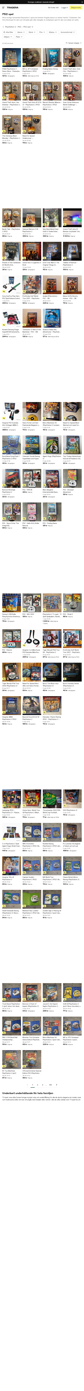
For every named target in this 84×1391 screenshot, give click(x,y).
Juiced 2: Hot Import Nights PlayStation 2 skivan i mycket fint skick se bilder (52, 1005)
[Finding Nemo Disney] (52, 57)
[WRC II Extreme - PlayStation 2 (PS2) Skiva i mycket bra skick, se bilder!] (32, 832)
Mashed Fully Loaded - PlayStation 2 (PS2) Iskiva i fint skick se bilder (32, 912)
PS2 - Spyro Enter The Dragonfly (10, 524)
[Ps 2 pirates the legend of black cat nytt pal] (72, 832)
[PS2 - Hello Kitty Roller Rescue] (32, 511)
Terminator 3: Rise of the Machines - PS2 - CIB (32, 331)
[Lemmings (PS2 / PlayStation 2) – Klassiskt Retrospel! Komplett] (11, 798)
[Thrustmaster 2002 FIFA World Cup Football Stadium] (52, 798)
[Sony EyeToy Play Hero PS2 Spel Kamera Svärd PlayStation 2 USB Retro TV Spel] (11, 284)
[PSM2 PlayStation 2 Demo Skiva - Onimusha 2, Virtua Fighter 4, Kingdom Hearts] (11, 57)
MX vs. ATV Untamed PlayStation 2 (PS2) (30, 70)
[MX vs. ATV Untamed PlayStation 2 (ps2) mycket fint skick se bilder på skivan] (72, 1026)
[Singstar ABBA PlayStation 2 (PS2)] (11, 705)
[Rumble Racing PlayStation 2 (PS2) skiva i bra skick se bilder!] (52, 832)
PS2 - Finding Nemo (50, 523)
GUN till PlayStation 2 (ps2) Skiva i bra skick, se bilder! (72, 1005)
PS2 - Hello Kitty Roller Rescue (31, 524)
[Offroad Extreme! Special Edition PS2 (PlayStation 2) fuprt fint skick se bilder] (32, 1059)
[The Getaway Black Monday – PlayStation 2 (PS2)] (11, 124)
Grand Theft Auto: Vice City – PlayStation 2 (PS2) (71, 70)
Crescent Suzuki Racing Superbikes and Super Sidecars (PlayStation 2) (31, 457)
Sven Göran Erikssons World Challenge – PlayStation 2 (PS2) (71, 103)
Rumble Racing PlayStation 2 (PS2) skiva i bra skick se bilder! (52, 845)
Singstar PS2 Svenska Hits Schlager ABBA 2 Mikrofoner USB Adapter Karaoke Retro (11, 424)
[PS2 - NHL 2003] (32, 602)
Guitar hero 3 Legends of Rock (32, 264)
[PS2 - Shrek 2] (72, 602)
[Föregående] (28, 1084)
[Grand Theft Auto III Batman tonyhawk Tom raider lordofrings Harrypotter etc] (72, 217)
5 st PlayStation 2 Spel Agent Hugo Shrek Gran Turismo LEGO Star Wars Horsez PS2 (11, 845)
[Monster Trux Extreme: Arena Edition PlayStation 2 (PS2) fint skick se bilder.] (32, 1026)
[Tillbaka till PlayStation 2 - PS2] (3, 27)
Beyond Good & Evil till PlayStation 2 (31, 718)
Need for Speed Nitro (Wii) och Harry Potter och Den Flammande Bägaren (31, 685)
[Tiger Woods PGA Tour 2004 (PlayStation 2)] (11, 672)
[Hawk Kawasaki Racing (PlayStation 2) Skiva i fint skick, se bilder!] (11, 899)
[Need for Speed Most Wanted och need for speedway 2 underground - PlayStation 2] (72, 411)
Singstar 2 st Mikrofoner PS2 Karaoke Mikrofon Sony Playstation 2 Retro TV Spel (32, 651)
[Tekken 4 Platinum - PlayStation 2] (72, 251)
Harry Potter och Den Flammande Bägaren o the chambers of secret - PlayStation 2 (32, 424)
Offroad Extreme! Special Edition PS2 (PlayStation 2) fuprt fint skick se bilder (32, 1072)
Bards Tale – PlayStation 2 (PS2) (11, 230)
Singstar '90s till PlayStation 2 (8, 878)
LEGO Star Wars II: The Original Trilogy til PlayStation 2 (51, 264)
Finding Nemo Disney (50, 69)
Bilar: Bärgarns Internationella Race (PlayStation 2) (50, 491)
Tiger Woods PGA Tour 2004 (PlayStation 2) (10, 685)
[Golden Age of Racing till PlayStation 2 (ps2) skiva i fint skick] (52, 899)
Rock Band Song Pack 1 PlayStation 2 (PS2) (10, 457)
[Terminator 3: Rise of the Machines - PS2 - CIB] (32, 318)
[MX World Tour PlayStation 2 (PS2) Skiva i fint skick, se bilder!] (52, 865)
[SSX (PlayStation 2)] (72, 798)
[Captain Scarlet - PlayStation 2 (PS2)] (32, 865)
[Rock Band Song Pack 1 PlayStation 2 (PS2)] (11, 445)
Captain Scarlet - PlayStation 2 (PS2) (30, 878)
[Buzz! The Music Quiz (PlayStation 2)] (52, 672)
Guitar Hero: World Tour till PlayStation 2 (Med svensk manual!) (31, 811)
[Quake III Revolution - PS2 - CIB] (52, 284)
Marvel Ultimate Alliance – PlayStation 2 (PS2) (52, 103)
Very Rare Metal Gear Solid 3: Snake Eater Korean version (51, 230)
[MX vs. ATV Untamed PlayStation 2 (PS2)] (32, 57)
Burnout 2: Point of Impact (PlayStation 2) (31, 1005)
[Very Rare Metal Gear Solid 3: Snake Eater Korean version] (52, 217)
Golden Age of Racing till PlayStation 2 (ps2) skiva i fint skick (52, 912)
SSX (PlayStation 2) (70, 810)
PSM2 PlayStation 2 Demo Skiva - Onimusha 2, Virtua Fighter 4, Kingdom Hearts (10, 70)
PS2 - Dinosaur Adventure (68, 491)
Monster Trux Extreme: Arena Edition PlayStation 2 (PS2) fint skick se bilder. (32, 1038)
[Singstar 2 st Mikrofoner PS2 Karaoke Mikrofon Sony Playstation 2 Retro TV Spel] (32, 638)
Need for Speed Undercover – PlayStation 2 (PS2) (30, 137)
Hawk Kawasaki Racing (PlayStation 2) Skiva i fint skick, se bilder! (10, 912)
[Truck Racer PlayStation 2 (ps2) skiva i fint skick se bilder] (11, 992)
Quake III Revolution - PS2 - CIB (50, 297)
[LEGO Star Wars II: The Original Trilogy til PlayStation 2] (52, 251)
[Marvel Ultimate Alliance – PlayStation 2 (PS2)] (52, 91)
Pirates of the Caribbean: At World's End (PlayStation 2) (11, 264)
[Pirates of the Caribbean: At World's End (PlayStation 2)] (11, 251)
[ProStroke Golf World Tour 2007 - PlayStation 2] (32, 284)
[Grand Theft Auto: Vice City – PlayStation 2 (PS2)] (72, 57)
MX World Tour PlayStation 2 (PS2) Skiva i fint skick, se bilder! (52, 878)
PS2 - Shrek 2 (68, 614)
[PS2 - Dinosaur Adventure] (72, 478)
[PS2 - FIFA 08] (32, 478)
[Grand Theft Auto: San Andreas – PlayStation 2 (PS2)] (11, 91)
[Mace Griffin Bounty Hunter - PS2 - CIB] (72, 284)
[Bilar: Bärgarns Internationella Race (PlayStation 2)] (52, 478)
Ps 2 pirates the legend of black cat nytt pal (71, 845)
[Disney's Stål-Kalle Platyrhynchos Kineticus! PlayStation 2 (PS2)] (11, 602)
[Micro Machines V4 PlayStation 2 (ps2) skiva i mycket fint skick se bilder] (52, 1026)
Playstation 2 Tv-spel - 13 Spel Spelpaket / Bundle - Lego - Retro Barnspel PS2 (52, 615)
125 (50, 1085)
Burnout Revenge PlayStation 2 (8, 491)
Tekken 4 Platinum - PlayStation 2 (70, 264)
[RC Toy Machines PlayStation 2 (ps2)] (11, 1059)
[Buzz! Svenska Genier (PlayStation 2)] (72, 672)
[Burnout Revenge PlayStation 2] (11, 478)
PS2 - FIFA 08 (27, 490)
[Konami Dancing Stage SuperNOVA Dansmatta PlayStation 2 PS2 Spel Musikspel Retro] (11, 318)
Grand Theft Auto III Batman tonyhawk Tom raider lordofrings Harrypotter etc (71, 230)
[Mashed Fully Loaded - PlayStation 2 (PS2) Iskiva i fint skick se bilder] (32, 899)
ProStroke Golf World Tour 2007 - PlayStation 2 (31, 297)
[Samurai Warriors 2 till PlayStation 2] (32, 217)
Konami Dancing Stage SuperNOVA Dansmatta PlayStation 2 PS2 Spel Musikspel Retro (10, 331)
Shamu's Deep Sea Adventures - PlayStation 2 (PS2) (52, 331)
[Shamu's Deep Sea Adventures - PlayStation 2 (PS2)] (52, 318)
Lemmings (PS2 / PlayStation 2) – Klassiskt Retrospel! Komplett (11, 811)
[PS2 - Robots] (11, 638)
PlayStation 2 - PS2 (13, 27)
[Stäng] (82, 2)
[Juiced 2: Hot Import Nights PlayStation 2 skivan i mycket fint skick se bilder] (52, 992)
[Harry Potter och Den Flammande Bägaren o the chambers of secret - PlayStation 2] (32, 411)
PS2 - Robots (7, 650)
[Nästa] (56, 1084)
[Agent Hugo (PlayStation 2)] (52, 445)
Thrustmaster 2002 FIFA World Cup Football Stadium (51, 811)
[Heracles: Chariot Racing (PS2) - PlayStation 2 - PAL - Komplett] (52, 705)
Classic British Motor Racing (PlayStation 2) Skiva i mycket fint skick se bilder (71, 878)
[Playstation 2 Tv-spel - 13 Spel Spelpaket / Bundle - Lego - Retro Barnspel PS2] (52, 602)
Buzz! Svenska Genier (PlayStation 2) (71, 685)
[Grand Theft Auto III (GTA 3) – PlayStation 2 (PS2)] (32, 91)
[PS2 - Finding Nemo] (52, 511)
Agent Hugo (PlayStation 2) (52, 457)
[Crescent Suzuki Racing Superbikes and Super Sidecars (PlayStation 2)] (32, 445)
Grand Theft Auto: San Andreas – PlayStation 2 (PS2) (11, 103)
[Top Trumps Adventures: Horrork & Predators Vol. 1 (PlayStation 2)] (72, 445)
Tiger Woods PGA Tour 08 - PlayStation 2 (51, 651)
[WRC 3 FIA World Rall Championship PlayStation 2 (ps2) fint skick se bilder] (11, 1026)
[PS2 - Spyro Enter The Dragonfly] (11, 511)
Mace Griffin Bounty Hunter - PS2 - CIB (70, 297)
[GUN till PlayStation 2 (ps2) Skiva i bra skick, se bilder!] (72, 992)
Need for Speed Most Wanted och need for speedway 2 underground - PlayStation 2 (71, 424)
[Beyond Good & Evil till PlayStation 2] (32, 705)
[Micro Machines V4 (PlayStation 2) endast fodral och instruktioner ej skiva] (52, 411)
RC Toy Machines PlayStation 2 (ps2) (9, 1072)
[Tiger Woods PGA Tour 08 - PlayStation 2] (52, 638)
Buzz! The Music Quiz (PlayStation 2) (51, 685)
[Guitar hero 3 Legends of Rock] (32, 251)
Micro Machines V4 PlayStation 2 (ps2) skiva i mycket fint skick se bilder (52, 1038)
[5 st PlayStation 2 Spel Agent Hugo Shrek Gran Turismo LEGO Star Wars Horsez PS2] (11, 832)
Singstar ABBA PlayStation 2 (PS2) (9, 718)
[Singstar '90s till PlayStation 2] (11, 865)
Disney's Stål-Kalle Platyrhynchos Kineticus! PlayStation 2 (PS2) (11, 615)
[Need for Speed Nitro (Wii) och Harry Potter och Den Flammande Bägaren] (32, 672)
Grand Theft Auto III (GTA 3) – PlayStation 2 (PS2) (32, 103)
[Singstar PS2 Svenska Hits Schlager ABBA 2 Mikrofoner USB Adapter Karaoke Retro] (11, 411)
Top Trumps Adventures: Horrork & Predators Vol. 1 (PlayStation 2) (72, 457)
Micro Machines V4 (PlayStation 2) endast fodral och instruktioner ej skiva (51, 424)
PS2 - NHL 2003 (28, 614)
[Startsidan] (12, 7)
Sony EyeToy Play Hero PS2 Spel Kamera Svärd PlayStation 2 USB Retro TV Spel (11, 297)
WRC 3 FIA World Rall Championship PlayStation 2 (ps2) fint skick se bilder (10, 1038)
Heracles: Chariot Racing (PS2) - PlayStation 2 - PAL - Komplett (52, 718)
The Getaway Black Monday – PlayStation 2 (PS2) (11, 137)
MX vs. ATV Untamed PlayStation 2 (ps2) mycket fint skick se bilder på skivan (70, 1038)
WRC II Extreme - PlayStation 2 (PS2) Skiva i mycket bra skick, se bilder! (32, 845)
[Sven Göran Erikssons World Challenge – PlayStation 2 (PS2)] (72, 91)
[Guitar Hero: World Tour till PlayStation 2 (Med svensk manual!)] (32, 798)
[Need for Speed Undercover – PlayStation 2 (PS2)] (32, 124)
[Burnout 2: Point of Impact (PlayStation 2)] (32, 992)
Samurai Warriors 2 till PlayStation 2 (30, 230)
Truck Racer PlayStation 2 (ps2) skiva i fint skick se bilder (11, 1005)
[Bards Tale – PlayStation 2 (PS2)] (11, 217)
